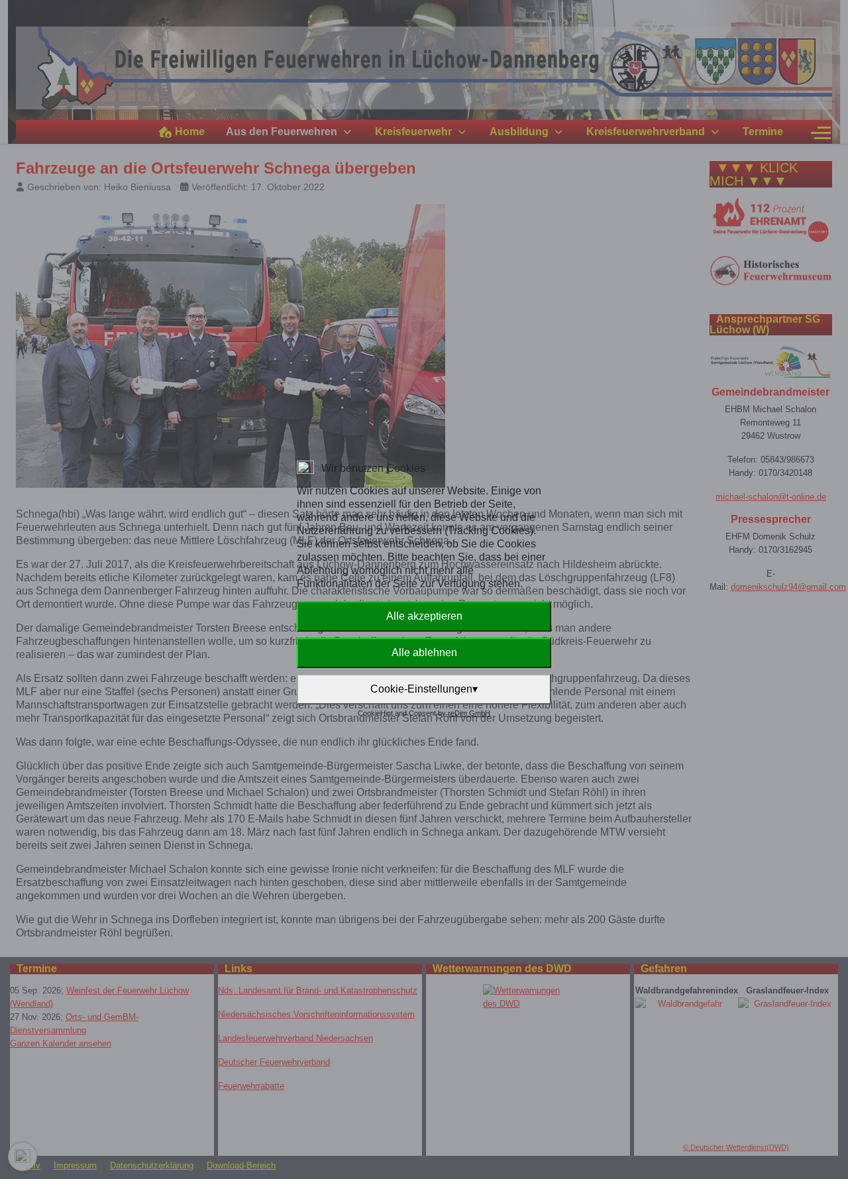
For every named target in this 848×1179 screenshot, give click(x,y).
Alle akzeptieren (424, 616)
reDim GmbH (469, 713)
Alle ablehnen (424, 652)
